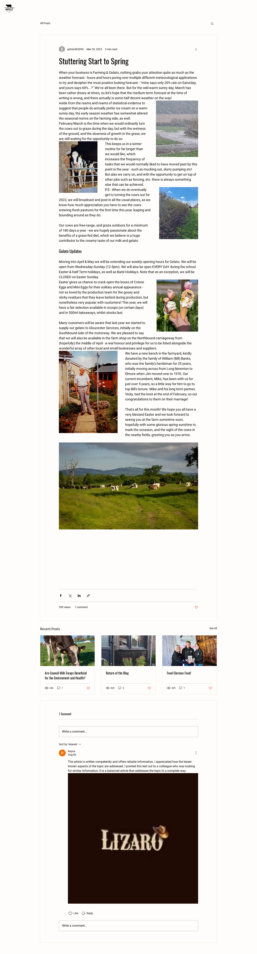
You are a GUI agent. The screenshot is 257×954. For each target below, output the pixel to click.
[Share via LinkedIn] (79, 595)
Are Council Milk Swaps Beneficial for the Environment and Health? (66, 675)
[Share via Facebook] (60, 595)
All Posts (45, 23)
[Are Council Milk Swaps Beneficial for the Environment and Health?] (67, 650)
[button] (212, 23)
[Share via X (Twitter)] (70, 595)
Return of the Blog (117, 673)
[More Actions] (196, 753)
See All (213, 628)
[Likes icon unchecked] (70, 913)
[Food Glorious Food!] (189, 650)
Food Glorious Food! (179, 673)
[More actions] (196, 49)
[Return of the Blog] (128, 650)
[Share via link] (88, 595)
